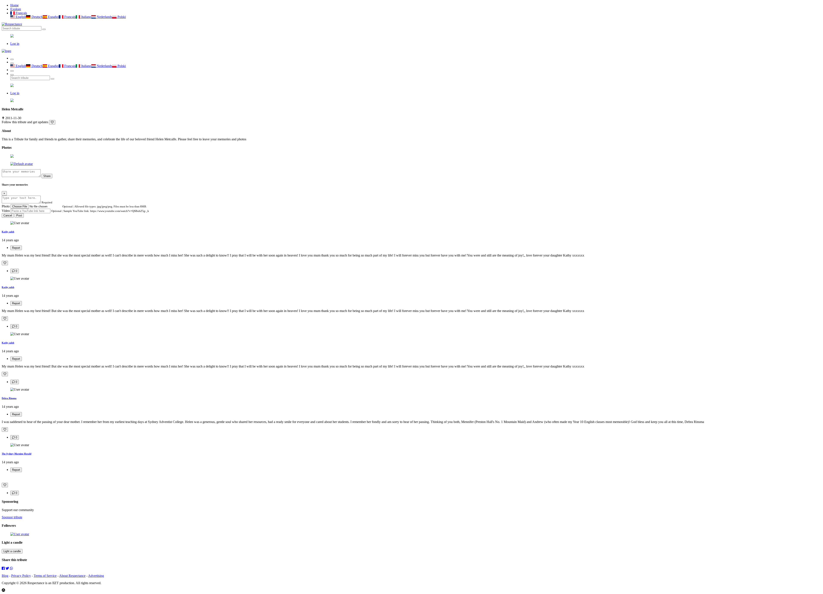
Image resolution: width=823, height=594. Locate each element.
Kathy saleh (8, 231)
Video (6, 211)
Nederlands (104, 17)
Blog (5, 576)
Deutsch (36, 17)
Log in (14, 43)
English (20, 17)
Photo (6, 206)
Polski (121, 17)
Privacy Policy (21, 576)
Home (14, 5)
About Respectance (72, 576)
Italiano (85, 17)
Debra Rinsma (9, 398)
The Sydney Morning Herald (16, 453)
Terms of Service (45, 576)
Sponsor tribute (12, 517)
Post (19, 215)
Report (16, 247)
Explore (15, 9)
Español (53, 17)
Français (21, 13)
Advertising (96, 576)
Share (47, 176)
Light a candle (12, 551)
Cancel (7, 215)
